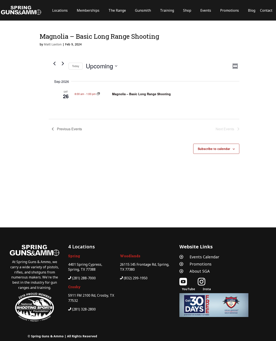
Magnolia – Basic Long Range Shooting (141, 94)
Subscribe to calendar (214, 148)
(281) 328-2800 (84, 309)
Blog (251, 10)
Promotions (201, 264)
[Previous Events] (54, 63)
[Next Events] (62, 63)
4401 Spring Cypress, (85, 264)
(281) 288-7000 (84, 278)
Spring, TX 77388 (82, 269)
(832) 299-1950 (135, 278)
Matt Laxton (53, 44)
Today (75, 66)
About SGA (200, 271)
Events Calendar (204, 256)
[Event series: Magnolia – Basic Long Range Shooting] (98, 94)
